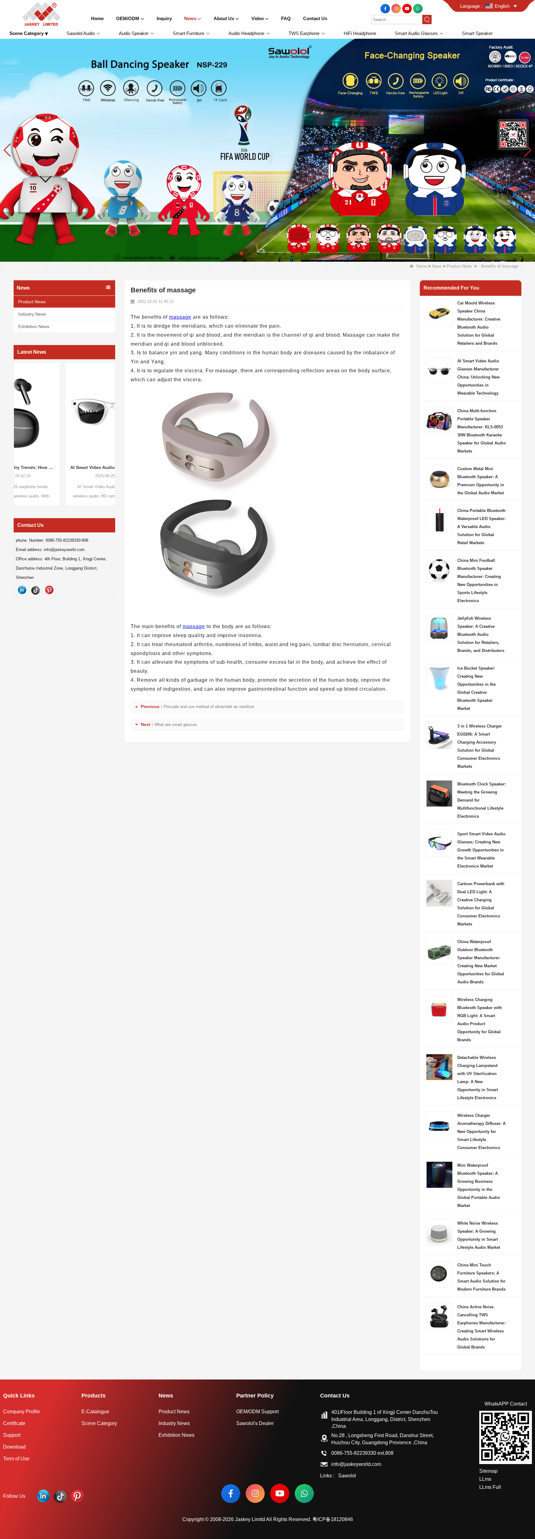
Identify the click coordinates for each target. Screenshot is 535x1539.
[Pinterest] (49, 590)
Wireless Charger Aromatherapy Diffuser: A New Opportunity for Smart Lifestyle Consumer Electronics (481, 1131)
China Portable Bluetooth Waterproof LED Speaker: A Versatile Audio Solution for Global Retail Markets (481, 526)
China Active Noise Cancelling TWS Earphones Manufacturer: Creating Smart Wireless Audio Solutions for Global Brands (481, 1327)
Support (11, 1435)
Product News (459, 266)
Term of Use (16, 1458)
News (437, 266)
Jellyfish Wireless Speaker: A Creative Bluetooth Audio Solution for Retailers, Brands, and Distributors (480, 634)
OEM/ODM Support (257, 1411)
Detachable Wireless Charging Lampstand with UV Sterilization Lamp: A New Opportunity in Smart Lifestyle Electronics (477, 1077)
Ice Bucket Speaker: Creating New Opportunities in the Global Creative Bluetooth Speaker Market (476, 688)
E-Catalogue (95, 1411)
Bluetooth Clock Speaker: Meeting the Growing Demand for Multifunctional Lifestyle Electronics (481, 800)
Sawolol (347, 1475)
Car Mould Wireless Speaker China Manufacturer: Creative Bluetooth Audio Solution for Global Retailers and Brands (478, 323)
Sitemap (488, 1471)
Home (421, 266)
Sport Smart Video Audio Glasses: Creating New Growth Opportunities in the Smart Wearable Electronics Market (481, 850)
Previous (16, 422)
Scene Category (99, 1423)
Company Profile (21, 1411)
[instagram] (396, 8)
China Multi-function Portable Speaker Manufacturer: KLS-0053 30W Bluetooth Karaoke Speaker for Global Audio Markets (481, 431)
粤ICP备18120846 (332, 1519)
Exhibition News (33, 326)
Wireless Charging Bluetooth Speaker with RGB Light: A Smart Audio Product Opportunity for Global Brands (479, 1019)
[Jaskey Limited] (42, 13)
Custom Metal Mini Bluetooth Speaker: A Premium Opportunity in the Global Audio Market (480, 480)
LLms (485, 1479)
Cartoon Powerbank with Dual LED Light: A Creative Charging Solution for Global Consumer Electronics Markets (480, 903)
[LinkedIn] (22, 590)
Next (112, 422)
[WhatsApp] (418, 8)
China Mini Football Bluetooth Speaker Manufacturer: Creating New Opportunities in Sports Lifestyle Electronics (479, 580)
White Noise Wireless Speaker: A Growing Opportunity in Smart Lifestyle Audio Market (478, 1235)
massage (180, 317)
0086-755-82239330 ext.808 (362, 1453)
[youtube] (407, 8)
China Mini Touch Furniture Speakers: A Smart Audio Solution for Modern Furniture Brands (481, 1277)
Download (14, 1446)
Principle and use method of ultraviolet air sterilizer (208, 706)
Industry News (32, 314)
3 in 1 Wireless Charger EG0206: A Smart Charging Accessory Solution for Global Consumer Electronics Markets (479, 746)
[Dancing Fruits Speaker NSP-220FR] (267, 149)
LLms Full (490, 1487)
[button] (233, 253)
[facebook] (386, 8)
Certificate (14, 1423)
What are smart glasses (175, 724)
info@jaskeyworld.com (356, 1464)
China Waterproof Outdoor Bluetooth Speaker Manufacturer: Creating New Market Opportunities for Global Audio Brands (480, 961)
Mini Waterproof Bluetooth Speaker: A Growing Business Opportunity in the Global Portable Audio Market (478, 1185)
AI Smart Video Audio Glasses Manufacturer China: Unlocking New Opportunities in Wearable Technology (64, 467)
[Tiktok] (35, 590)
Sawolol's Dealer (255, 1423)
